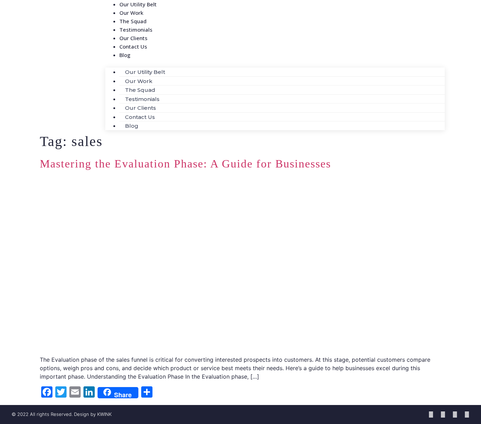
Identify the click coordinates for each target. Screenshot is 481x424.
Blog (124, 54)
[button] (275, 63)
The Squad (140, 90)
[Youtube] (466, 414)
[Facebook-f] (431, 414)
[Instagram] (443, 414)
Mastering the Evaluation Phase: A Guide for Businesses (185, 163)
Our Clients (140, 108)
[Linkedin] (454, 414)
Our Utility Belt (145, 72)
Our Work (138, 81)
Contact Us (133, 46)
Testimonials (142, 99)
